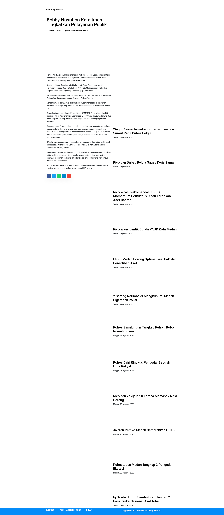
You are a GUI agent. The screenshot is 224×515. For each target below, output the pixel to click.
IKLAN (89, 510)
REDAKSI (50, 510)
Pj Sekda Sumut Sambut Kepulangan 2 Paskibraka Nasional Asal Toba (141, 499)
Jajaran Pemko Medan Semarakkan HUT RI (144, 430)
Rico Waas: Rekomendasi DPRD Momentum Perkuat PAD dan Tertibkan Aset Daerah (142, 196)
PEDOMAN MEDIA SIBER (70, 510)
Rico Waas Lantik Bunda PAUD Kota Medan (145, 229)
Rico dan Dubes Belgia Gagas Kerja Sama (143, 162)
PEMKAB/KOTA (81, 30)
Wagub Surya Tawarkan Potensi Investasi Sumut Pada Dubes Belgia (143, 131)
